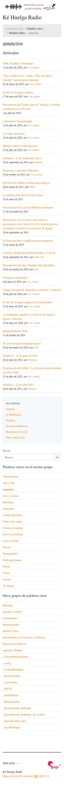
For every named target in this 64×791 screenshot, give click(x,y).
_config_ (8, 663)
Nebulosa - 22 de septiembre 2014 (22, 158)
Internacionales (11, 624)
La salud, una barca (14, 133)
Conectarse (26, 776)
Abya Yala (9, 483)
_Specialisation (11, 701)
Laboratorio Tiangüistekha (17, 121)
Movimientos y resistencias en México (24, 637)
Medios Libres (11, 631)
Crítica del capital (12, 521)
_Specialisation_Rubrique (17, 708)
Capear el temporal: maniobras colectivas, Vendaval (32, 290)
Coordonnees (10, 618)
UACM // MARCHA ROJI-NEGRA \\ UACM (29, 253)
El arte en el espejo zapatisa (18, 92)
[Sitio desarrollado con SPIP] (54, 764)
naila (36, 269)
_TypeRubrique (11, 727)
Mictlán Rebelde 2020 (15, 331)
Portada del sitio (14, 28)
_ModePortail (10, 695)
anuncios (8, 489)
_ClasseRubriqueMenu (15, 656)
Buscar (6, 450)
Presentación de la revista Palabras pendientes (28, 207)
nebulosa (38, 162)
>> (57, 457)
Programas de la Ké (17, 432)
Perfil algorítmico (12, 560)
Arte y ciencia (10, 496)
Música (7, 547)
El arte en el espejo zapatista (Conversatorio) (27, 302)
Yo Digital (8, 586)
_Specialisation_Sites (14, 721)
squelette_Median (12, 650)
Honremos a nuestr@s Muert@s (21, 170)
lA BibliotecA (14, 414)
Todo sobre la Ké (15, 437)
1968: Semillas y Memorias (18, 63)
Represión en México (15, 644)
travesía (7, 579)
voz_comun (33, 67)
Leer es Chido (10, 541)
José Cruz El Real (13, 534)
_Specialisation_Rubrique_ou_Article (24, 714)
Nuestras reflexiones (17, 426)
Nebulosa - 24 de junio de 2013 (20, 355)
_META (7, 689)
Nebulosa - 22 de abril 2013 (18, 384)
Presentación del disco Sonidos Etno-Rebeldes (29, 265)
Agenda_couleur (12, 611)
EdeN (32, 186)
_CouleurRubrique (13, 669)
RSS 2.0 (43, 776)
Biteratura (8, 502)
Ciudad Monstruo (12, 515)
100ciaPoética (10, 476)
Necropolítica (10, 553)
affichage (8, 605)
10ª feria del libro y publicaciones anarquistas (28, 240)
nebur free (39, 257)
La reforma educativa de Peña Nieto (23, 195)
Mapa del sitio (10, 776)
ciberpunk (8, 508)
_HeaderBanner (11, 676)
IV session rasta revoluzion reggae (22, 343)
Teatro (6, 573)
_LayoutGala (10, 682)
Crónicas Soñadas (13, 528)
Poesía (6, 566)
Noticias (10, 420)
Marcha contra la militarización (20, 146)
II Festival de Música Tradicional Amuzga (26, 183)
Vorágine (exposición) (15, 277)
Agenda (10, 409)
